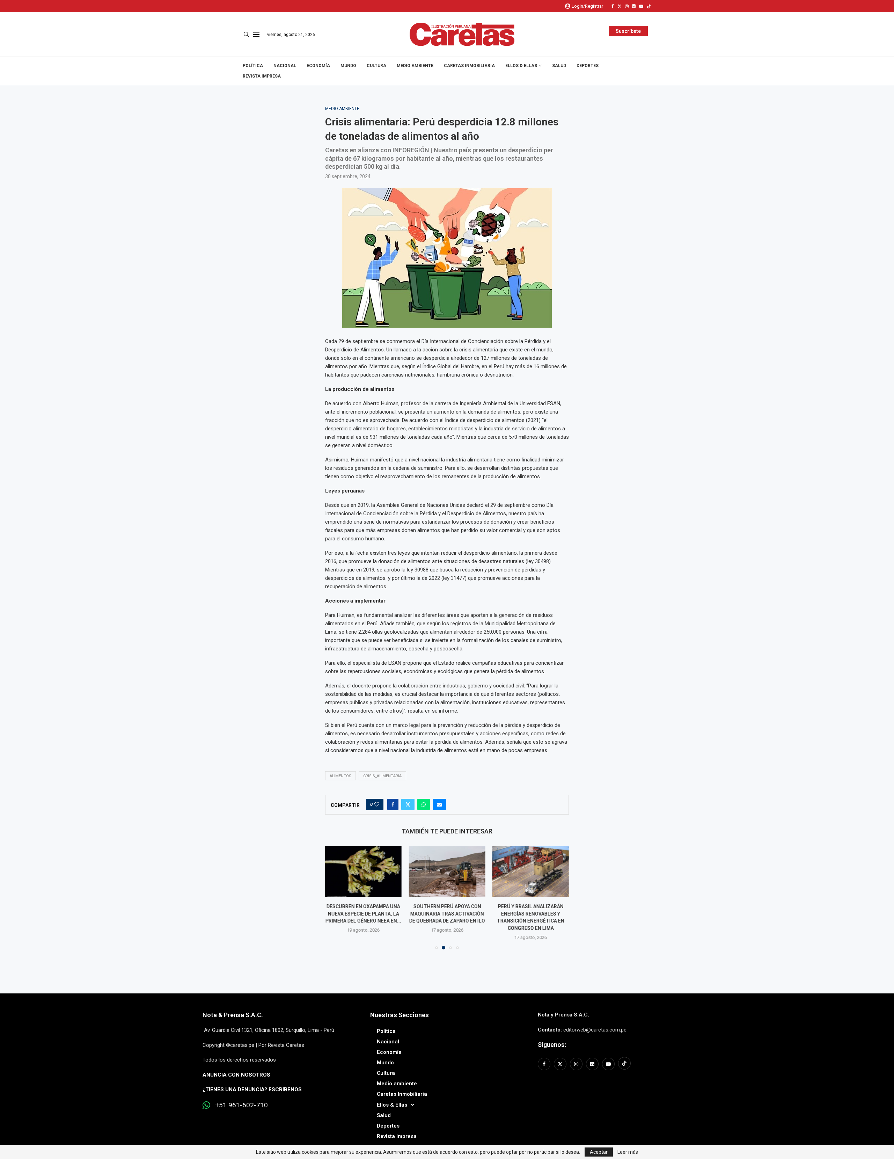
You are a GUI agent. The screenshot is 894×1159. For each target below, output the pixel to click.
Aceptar (599, 1152)
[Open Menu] (256, 34)
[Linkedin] (634, 6)
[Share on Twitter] (408, 804)
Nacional (284, 65)
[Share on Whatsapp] (423, 804)
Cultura (376, 65)
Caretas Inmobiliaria (469, 65)
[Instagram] (627, 6)
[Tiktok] (648, 6)
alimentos (340, 776)
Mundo (348, 65)
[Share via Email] (439, 804)
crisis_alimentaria (382, 776)
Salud (559, 65)
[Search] (246, 34)
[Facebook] (612, 6)
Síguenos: (552, 1044)
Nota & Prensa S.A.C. (233, 1015)
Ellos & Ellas (521, 65)
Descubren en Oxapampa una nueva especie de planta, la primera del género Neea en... (363, 914)
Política (253, 65)
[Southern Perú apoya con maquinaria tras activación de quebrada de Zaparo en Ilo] (447, 871)
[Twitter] (619, 6)
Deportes (588, 65)
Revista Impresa (262, 76)
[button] (334, 897)
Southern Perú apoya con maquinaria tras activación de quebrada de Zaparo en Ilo (447, 914)
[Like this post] (376, 804)
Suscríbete (628, 31)
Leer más (627, 1152)
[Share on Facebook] (392, 804)
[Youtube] (641, 6)
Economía (318, 65)
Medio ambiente (415, 65)
